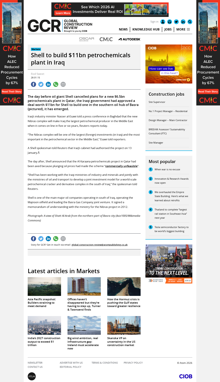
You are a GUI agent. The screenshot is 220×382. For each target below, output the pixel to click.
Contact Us (35, 367)
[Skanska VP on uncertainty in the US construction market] (124, 325)
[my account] (162, 21)
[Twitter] (176, 21)
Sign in (154, 21)
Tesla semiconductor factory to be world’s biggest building (172, 229)
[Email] (169, 21)
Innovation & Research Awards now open (172, 180)
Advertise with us (71, 362)
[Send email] (63, 84)
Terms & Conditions (105, 362)
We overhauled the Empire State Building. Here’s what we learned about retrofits (171, 196)
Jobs (168, 29)
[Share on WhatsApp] (55, 84)
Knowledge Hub (146, 29)
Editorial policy (70, 367)
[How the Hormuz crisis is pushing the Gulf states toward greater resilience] (124, 286)
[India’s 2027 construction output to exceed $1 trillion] (44, 325)
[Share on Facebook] (33, 84)
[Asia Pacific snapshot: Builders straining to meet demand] (44, 286)
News (123, 29)
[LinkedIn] (183, 21)
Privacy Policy (133, 362)
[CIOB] (151, 376)
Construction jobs (166, 94)
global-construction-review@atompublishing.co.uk (100, 244)
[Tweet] (40, 84)
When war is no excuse (167, 169)
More (181, 29)
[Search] (189, 21)
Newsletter (35, 362)
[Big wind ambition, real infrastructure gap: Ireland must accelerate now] (84, 325)
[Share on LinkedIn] (48, 84)
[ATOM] (69, 376)
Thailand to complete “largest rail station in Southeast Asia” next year (171, 213)
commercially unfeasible (121, 166)
